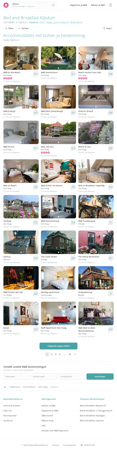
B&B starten (47, 415)
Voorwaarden (69, 445)
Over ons (7, 410)
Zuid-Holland (60, 22)
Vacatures (8, 420)
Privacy (55, 445)
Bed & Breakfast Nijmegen (92, 415)
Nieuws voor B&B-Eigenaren (55, 430)
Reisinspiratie (10, 415)
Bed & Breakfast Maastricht (93, 405)
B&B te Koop (48, 420)
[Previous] (7, 58)
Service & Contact (11, 405)
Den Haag (46, 22)
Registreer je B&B (50, 410)
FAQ (44, 425)
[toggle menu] (110, 5)
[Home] (5, 387)
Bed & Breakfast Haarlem (92, 420)
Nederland (76, 22)
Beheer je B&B (48, 405)
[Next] (34, 58)
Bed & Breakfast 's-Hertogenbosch (96, 410)
